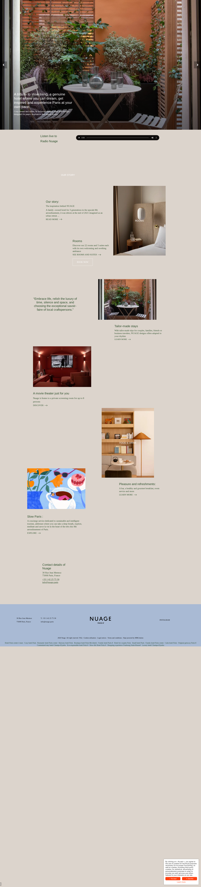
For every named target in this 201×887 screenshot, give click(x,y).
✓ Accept (173, 879)
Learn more (181, 882)
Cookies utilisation (90, 638)
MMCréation (139, 638)
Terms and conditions (115, 638)
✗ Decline (189, 879)
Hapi (124, 638)
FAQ (80, 638)
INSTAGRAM (165, 620)
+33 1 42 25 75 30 (50, 579)
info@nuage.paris (50, 582)
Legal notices (101, 638)
